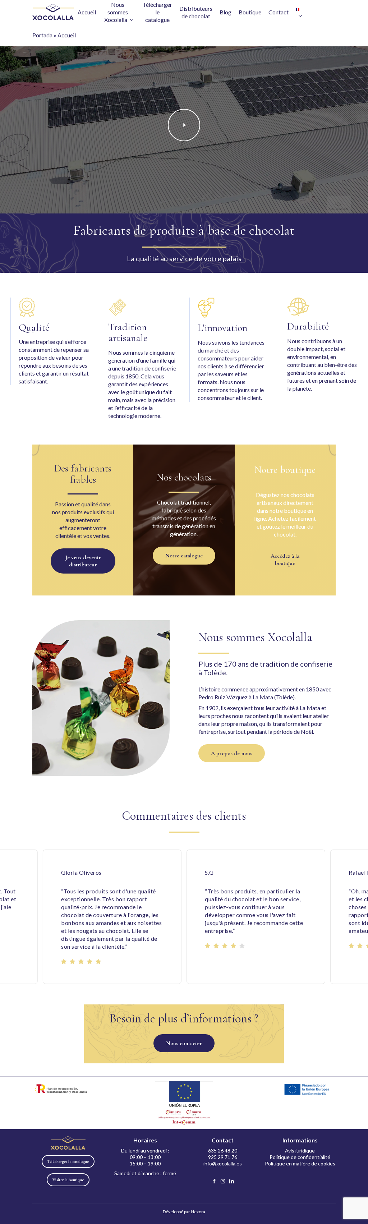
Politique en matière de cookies (300, 1163)
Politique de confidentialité (300, 1157)
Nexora (198, 1211)
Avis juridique (300, 1150)
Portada (42, 35)
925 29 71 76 (222, 1157)
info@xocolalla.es (222, 1163)
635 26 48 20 (222, 1150)
